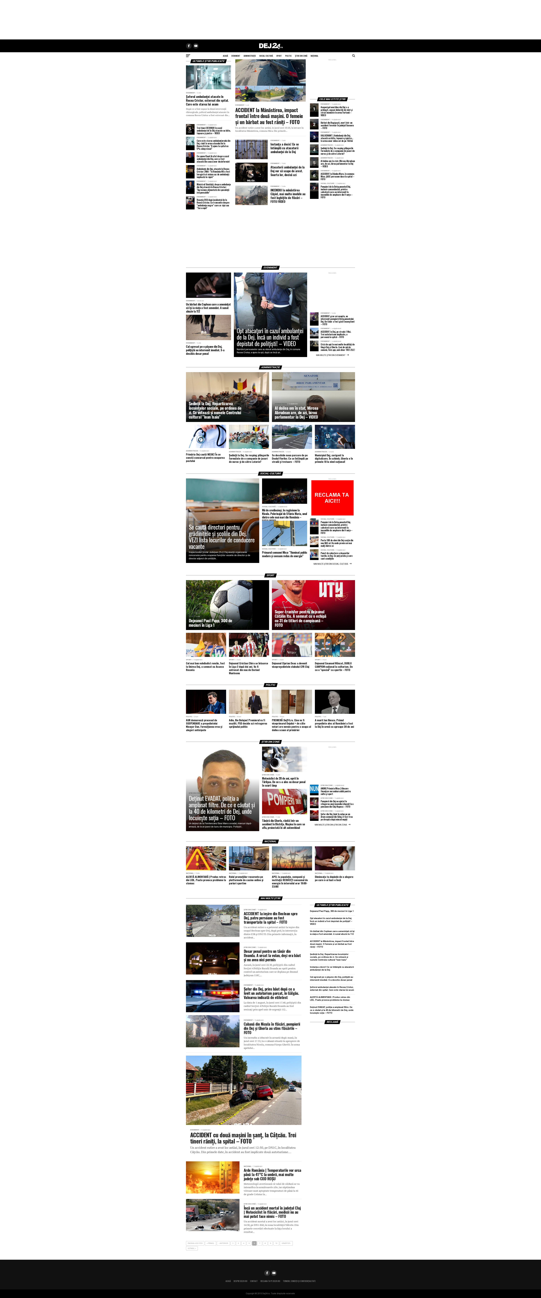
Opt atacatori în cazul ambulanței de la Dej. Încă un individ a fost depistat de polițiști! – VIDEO (331, 921)
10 (276, 1243)
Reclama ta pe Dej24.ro (270, 1281)
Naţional (314, 55)
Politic (288, 55)
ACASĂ (225, 55)
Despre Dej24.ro (240, 1281)
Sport (279, 55)
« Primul (210, 1243)
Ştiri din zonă (301, 55)
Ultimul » (192, 1248)
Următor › (286, 1243)
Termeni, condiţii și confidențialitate (299, 1281)
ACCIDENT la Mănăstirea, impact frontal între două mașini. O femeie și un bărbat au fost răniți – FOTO (332, 944)
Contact (254, 1281)
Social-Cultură (266, 55)
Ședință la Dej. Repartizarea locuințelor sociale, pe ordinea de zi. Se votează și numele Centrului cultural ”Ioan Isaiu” (329, 957)
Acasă (228, 1281)
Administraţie (250, 55)
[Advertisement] (270, 19)
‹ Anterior (223, 1243)
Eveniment (235, 55)
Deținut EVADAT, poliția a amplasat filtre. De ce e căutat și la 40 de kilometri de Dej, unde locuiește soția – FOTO (331, 1010)
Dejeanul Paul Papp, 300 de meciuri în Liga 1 (332, 911)
